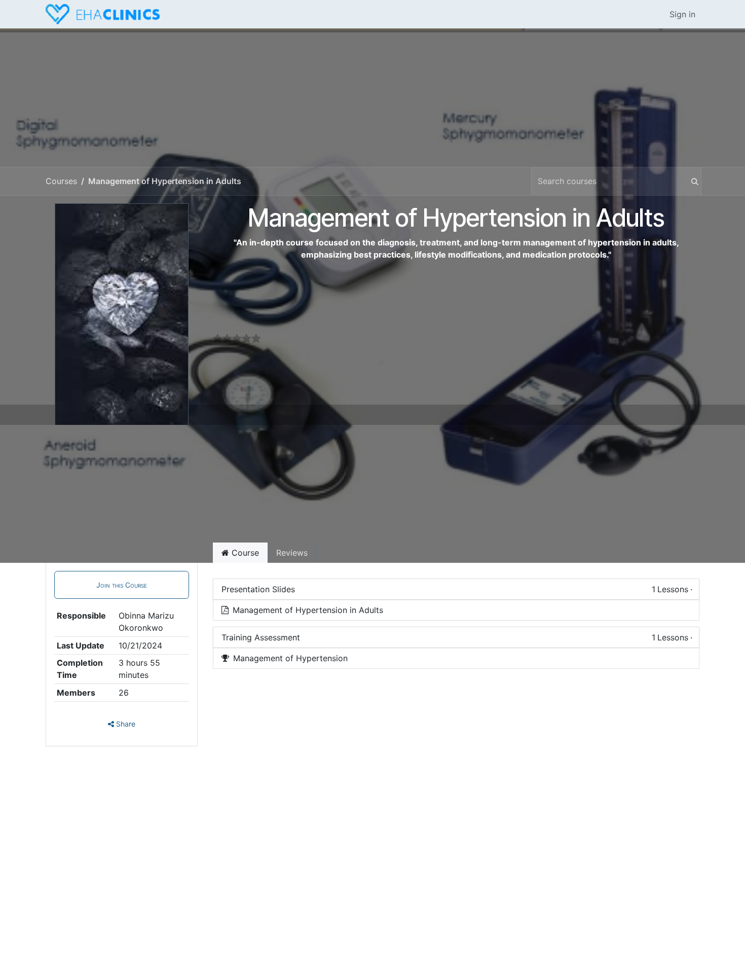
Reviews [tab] (292, 553)
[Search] (690, 181)
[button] (121, 585)
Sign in (682, 14)
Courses (61, 181)
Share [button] (124, 723)
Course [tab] (244, 553)
